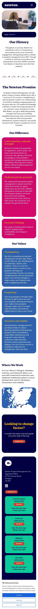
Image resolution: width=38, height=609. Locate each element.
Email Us (19, 504)
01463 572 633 (19, 540)
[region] (19, 594)
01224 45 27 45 (19, 521)
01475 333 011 (19, 560)
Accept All (19, 595)
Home (6, 34)
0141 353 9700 (19, 501)
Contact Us (19, 441)
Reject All (19, 605)
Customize (19, 600)
